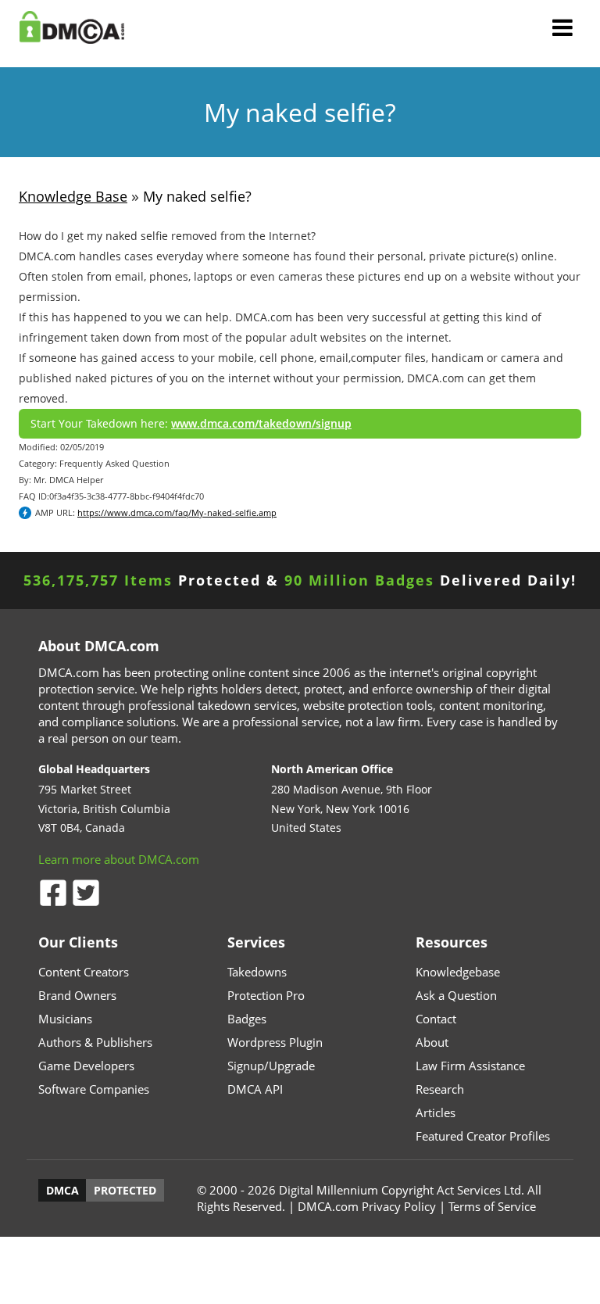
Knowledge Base (73, 196)
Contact (436, 1018)
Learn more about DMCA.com (118, 859)
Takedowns (257, 972)
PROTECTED (125, 1190)
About (432, 1042)
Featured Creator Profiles (483, 1136)
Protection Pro (266, 995)
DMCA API (255, 1089)
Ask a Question (456, 995)
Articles (435, 1112)
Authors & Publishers (95, 1042)
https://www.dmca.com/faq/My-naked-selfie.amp (177, 512)
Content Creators (83, 972)
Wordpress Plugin (275, 1042)
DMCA (62, 1190)
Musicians (65, 1018)
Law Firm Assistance (470, 1065)
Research (440, 1089)
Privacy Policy (399, 1206)
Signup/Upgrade (271, 1065)
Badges (246, 1018)
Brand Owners (77, 995)
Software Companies (93, 1089)
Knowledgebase (458, 972)
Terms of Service (492, 1206)
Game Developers (86, 1065)
